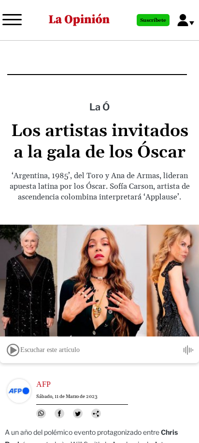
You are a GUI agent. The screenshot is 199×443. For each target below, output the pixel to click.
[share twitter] (78, 413)
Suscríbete (153, 20)
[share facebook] (59, 413)
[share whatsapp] (41, 413)
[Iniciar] (13, 350)
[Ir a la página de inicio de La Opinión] (79, 20)
